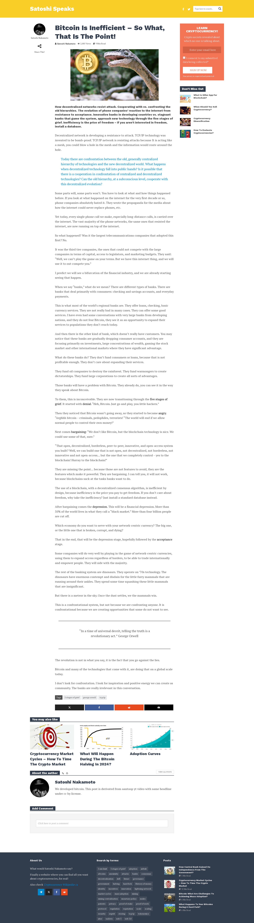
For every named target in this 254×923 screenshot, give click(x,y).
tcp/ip (102, 697)
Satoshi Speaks (52, 8)
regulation (115, 908)
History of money (143, 883)
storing (121, 913)
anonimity (113, 873)
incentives (113, 888)
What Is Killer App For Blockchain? (205, 96)
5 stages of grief (72, 697)
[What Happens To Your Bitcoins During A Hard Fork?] (169, 907)
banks (135, 873)
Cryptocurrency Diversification (202, 119)
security (101, 913)
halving (116, 883)
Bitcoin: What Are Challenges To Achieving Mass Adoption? (196, 895)
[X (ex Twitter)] (49, 892)
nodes (143, 898)
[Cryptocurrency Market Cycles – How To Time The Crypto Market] (52, 737)
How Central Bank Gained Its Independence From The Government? (194, 870)
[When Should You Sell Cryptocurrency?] (185, 110)
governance (138, 878)
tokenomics (143, 913)
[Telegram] (41, 892)
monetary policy (128, 898)
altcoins (102, 873)
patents (101, 903)
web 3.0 (128, 918)
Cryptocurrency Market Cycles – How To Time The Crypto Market (51, 759)
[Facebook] (56, 892)
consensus (146, 873)
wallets (109, 918)
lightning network (143, 888)
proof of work (142, 903)
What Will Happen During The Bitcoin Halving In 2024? (97, 759)
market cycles (104, 893)
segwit (112, 913)
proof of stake (125, 903)
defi (118, 878)
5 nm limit (102, 868)
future (126, 878)
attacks (125, 873)
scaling (148, 908)
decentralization (105, 878)
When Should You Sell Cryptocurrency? (205, 108)
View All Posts (165, 772)
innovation (126, 888)
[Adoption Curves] (152, 737)
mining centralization (108, 898)
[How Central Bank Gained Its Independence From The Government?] (169, 870)
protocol (102, 908)
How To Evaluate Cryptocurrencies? (204, 131)
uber (100, 918)
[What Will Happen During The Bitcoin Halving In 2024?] (102, 737)
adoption (133, 868)
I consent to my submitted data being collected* (200, 60)
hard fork (127, 883)
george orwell (89, 697)
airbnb (144, 868)
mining (135, 893)
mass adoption (121, 893)
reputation (128, 908)
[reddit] (64, 892)
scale (138, 908)
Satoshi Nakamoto (39, 38)
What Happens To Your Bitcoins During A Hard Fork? (196, 905)
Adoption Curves (145, 754)
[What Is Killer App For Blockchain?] (185, 98)
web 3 (118, 918)
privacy (112, 903)
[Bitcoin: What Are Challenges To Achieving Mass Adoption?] (169, 897)
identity (101, 888)
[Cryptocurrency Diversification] (185, 121)
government (103, 883)
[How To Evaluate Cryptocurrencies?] (185, 133)
